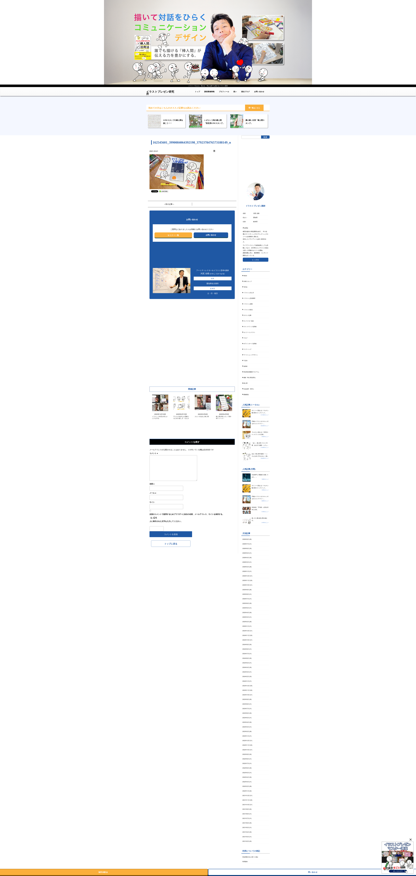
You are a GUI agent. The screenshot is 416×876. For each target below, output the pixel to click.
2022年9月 (245, 754)
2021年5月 (245, 827)
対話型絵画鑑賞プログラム (251, 372)
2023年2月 (245, 731)
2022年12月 (246, 740)
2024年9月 (245, 644)
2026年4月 (245, 557)
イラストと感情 (248, 304)
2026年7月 (245, 544)
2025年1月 (245, 626)
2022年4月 (245, 777)
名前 (152, 483)
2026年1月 (245, 571)
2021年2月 (245, 841)
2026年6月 (245, 548)
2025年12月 (246, 576)
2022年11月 (246, 745)
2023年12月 (246, 686)
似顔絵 (245, 366)
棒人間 (245, 383)
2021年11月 (246, 800)
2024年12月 (246, 631)
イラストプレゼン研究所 (160, 92)
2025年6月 (245, 603)
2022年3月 (245, 782)
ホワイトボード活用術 (250, 343)
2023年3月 (245, 727)
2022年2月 (245, 786)
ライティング (247, 349)
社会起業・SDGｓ (249, 389)
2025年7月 (245, 599)
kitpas (245, 275)
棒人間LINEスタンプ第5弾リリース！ (223, 417)
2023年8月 (245, 704)
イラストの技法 (248, 309)
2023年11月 (246, 690)
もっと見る (255, 260)
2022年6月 (245, 768)
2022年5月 (245, 772)
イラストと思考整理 (249, 298)
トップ (197, 91)
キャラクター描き (249, 321)
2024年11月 (246, 635)
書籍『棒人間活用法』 (250, 377)
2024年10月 (246, 640)
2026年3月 (245, 562)
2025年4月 (245, 612)
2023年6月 (245, 713)
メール (153, 493)
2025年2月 (245, 621)
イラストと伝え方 (249, 292)
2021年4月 (245, 832)
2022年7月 (245, 763)
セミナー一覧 (173, 235)
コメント (154, 453)
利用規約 (245, 861)
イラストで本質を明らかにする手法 (160, 417)
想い (235, 91)
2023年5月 (245, 717)
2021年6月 (245, 823)
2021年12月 (246, 795)
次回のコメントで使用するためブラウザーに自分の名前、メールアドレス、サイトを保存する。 (187, 514)
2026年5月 (245, 553)
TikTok (245, 287)
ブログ (245, 338)
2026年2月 (245, 567)
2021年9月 (245, 809)
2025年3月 (245, 617)
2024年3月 (245, 672)
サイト (152, 502)
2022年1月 (245, 791)
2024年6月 (245, 658)
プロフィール (224, 91)
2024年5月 (245, 663)
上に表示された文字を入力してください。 (166, 521)
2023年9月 (245, 699)
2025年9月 (245, 589)
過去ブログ (245, 91)
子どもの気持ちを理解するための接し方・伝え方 (181, 417)
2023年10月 (246, 695)
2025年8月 (245, 594)
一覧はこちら (255, 108)
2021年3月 (245, 837)
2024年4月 (245, 667)
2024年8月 (245, 649)
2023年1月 (245, 736)
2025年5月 (245, 608)
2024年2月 (245, 676)
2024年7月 (245, 653)
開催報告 (246, 394)
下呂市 (245, 360)
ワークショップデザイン (251, 355)
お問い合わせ (259, 91)
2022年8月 (245, 759)
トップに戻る (170, 543)
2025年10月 (246, 585)
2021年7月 (245, 818)
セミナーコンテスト (249, 332)
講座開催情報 (209, 91)
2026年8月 (245, 539)
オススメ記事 (247, 315)
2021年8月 (245, 814)
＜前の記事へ (169, 204)
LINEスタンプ (248, 281)
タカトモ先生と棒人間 (202, 416)
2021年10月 (246, 804)
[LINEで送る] (163, 191)
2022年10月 (246, 750)
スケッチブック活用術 (250, 326)
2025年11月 (246, 580)
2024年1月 (245, 681)
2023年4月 (245, 722)
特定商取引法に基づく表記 (250, 857)
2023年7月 (245, 708)
